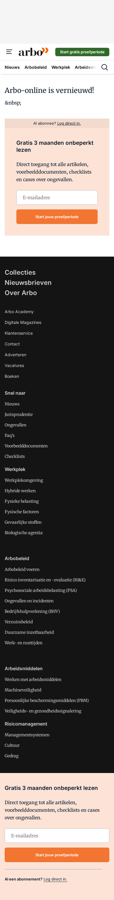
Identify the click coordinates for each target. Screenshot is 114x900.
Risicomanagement (26, 724)
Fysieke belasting (22, 501)
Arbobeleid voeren (22, 569)
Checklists (15, 456)
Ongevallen (15, 425)
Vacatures (14, 365)
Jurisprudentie (19, 414)
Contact (12, 343)
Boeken (12, 376)
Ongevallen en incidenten (29, 600)
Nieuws (12, 404)
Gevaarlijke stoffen (23, 522)
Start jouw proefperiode (57, 216)
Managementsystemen (27, 734)
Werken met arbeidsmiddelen (33, 679)
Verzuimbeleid (19, 621)
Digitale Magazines (23, 322)
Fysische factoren (22, 511)
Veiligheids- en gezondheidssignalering (43, 711)
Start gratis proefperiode (82, 52)
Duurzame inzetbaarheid (29, 632)
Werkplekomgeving (24, 480)
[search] (104, 67)
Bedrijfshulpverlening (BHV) (32, 611)
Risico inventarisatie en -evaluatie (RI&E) (45, 580)
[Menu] (9, 52)
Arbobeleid (17, 558)
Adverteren (15, 354)
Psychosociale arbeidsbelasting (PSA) (41, 590)
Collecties (20, 272)
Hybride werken (20, 490)
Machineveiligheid (23, 690)
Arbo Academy (19, 311)
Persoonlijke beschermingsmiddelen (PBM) (47, 700)
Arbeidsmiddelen (24, 668)
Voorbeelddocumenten (26, 446)
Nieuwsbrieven (28, 282)
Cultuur (12, 745)
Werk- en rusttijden (23, 642)
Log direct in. (55, 879)
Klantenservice (19, 333)
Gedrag (11, 755)
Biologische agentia (24, 532)
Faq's (10, 435)
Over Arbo (21, 293)
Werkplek (15, 469)
